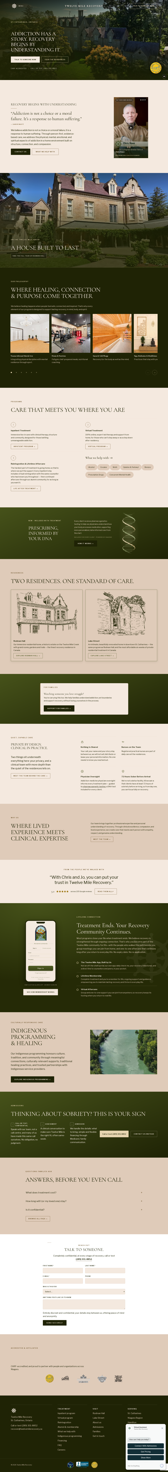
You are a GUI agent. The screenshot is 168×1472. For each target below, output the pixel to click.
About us (97, 1422)
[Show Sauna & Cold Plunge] (21, 372)
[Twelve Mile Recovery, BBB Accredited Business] (82, 1465)
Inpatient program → (24, 446)
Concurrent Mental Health (120, 475)
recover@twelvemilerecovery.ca (26, 1429)
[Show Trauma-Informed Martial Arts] (11, 372)
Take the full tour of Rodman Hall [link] (28, 256)
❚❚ (164, 76)
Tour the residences (54, 59)
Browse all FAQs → (37, 1219)
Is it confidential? (35, 1209)
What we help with (45, 152)
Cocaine (103, 467)
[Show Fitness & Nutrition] (16, 372)
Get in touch (98, 1436)
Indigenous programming (70, 1436)
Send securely (54, 1323)
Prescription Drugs (96, 475)
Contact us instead (144, 1134)
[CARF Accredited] (94, 1465)
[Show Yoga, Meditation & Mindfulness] (26, 372)
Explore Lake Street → (102, 656)
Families (96, 1431)
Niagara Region (135, 1418)
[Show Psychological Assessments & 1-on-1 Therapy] (36, 372)
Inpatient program (66, 1413)
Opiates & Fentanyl (131, 467)
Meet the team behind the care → (30, 776)
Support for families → (59, 708)
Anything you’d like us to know (57, 1297)
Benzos (148, 467)
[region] (84, 341)
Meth (115, 467)
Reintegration (64, 1422)
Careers (61, 1450)
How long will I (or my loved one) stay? (46, 1201)
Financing (62, 1440)
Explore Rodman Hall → (28, 656)
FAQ (60, 1445)
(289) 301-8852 (84, 1259)
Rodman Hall (99, 1413)
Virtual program (65, 1418)
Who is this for (50, 1286)
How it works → (86, 543)
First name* (48, 1266)
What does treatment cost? (41, 1192)
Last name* (90, 1266)
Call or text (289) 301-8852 (44, 68)
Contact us (21, 152)
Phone (88, 1276)
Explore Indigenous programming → (32, 1079)
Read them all (106, 891)
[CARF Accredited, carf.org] (156, 68)
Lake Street (98, 1418)
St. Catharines (134, 1413)
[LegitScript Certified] (70, 1465)
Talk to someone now (143, 6)
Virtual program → (98, 446)
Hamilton (132, 1422)
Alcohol (91, 467)
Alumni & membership (68, 1427)
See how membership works (40, 992)
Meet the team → (102, 839)
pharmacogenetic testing (94, 787)
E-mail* (46, 1276)
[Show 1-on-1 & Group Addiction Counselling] (31, 372)
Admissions (98, 1427)
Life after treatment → (25, 488)
